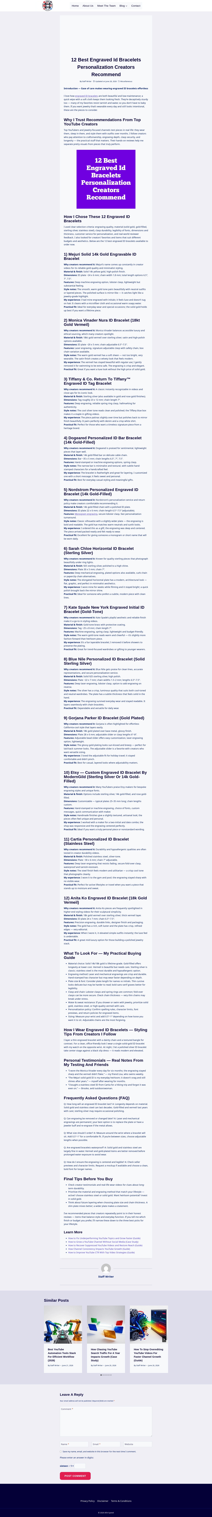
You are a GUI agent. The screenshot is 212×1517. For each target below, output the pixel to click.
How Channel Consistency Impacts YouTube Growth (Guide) (99, 1248)
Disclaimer (102, 1500)
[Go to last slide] (48, 1339)
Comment (67, 1409)
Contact (135, 5)
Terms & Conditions (121, 1500)
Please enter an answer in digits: (77, 1457)
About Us (88, 5)
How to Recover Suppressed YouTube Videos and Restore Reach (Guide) (105, 1245)
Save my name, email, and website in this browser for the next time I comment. (99, 1451)
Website (129, 1444)
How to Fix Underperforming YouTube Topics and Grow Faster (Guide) (104, 1238)
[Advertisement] (106, 37)
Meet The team (106, 5)
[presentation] (63, 1325)
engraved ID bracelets (86, 95)
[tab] (101, 1375)
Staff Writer (106, 1276)
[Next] (164, 1339)
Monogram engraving (86, 513)
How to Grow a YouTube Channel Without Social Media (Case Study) (103, 1241)
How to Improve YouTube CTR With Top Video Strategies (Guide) (101, 1252)
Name (65, 1444)
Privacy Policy (87, 1500)
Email (96, 1444)
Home (75, 5)
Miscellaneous (126, 81)
